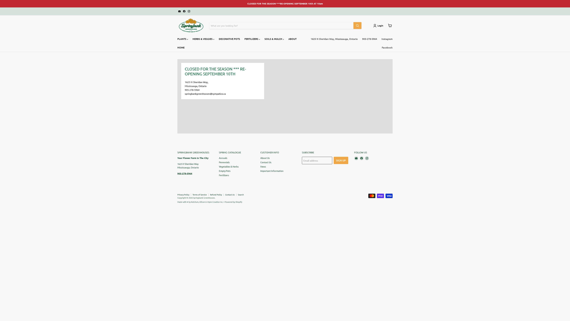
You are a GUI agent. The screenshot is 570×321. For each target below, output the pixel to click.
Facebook (387, 47)
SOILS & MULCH (274, 38)
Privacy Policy (183, 194)
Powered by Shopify (233, 202)
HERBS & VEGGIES (203, 38)
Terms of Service (200, 194)
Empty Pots (225, 170)
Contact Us (265, 162)
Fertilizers (224, 175)
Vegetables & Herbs (229, 166)
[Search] (357, 25)
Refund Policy (216, 194)
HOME (181, 47)
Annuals (223, 157)
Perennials (224, 162)
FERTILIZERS (251, 38)
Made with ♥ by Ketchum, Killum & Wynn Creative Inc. (200, 202)
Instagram (387, 38)
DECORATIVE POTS (229, 38)
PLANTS (182, 38)
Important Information (272, 170)
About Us (265, 157)
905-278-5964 (369, 38)
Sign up (341, 160)
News (263, 166)
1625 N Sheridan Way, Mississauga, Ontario (334, 38)
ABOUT (292, 38)
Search (241, 194)
